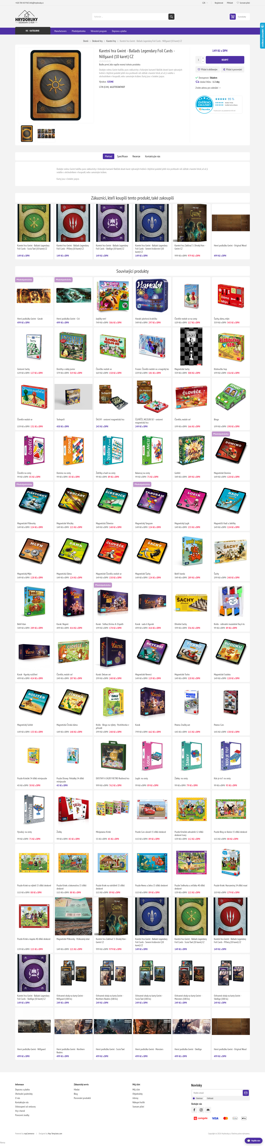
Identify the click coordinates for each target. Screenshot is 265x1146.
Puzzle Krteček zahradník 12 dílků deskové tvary (189, 833)
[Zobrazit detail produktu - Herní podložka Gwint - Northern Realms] (73, 1027)
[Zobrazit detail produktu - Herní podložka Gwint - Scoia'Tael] (113, 1027)
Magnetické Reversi (143, 674)
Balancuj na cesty (142, 473)
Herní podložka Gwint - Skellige (188, 1049)
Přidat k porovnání (234, 69)
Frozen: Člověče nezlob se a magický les (152, 369)
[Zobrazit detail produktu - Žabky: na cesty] (191, 756)
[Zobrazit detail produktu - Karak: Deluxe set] (113, 652)
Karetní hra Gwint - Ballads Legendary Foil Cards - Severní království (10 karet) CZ (151, 248)
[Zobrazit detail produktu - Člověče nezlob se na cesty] (191, 296)
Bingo (216, 419)
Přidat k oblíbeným (209, 69)
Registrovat (219, 2)
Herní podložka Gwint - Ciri (68, 318)
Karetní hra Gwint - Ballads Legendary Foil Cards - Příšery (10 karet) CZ (73, 247)
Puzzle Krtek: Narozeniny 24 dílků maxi (230, 885)
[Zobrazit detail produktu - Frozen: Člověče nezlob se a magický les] (152, 346)
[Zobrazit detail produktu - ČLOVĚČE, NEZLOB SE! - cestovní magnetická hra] (152, 397)
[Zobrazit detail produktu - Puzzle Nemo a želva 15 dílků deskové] (152, 863)
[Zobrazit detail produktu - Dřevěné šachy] (191, 601)
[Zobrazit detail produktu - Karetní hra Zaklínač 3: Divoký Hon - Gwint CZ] (191, 223)
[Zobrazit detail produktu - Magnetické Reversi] (152, 652)
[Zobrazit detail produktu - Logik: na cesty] (152, 756)
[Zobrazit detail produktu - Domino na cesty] (73, 450)
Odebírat (199, 1098)
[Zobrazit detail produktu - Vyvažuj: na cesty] (34, 809)
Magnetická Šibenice (104, 523)
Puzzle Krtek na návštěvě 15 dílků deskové (110, 887)
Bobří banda (180, 573)
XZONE (110, 81)
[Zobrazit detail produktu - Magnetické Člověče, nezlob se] (113, 551)
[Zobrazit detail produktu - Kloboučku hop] (231, 346)
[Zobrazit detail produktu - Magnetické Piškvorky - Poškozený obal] (73, 916)
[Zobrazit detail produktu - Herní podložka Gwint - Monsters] (152, 1027)
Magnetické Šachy (142, 573)
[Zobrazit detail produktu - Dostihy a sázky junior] (73, 346)
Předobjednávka (24, 280)
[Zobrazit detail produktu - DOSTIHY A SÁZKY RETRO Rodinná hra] (113, 756)
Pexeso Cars (219, 724)
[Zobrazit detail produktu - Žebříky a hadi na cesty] (113, 450)
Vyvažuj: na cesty (24, 831)
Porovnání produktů (82, 1098)
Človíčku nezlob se (104, 369)
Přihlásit (230, 2)
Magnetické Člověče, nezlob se (108, 573)
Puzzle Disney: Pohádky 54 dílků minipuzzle (70, 780)
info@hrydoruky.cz (36, 2)
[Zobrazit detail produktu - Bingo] (231, 397)
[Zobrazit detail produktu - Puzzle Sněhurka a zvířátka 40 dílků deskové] (191, 863)
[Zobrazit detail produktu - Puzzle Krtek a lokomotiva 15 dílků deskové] (73, 863)
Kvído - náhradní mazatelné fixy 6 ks (229, 624)
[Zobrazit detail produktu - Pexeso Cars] (231, 702)
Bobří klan (21, 624)
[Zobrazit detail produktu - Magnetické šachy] (191, 346)
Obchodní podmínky (24, 1093)
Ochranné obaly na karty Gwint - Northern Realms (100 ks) (109, 997)
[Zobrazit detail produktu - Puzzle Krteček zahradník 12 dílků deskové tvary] (191, 809)
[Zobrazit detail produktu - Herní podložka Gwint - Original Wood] (231, 223)
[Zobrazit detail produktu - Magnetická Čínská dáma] (73, 702)
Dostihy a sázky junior (66, 369)
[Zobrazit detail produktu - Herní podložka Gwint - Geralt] (34, 296)
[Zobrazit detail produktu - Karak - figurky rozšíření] (34, 652)
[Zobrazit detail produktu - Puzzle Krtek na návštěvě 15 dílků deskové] (113, 863)
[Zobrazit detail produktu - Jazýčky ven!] (113, 296)
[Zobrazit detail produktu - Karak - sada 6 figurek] (152, 601)
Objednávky (137, 1093)
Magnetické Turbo (182, 674)
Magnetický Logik (182, 523)
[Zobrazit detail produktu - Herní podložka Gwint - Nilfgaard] (34, 1027)
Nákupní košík (138, 1102)
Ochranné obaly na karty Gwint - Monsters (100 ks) (188, 997)
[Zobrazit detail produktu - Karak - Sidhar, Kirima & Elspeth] (113, 601)
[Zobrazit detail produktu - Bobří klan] (34, 601)
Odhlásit (210, 1098)
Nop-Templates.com (55, 1133)
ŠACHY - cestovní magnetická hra (110, 419)
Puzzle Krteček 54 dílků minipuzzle (32, 778)
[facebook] (194, 1110)
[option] (27, 134)
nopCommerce (29, 1133)
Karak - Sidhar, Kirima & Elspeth (109, 624)
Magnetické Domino (222, 473)
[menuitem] (44, 1089)
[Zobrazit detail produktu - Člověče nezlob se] (34, 397)
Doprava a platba (22, 1089)
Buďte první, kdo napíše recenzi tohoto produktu (119, 64)
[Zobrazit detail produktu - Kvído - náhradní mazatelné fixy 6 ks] (231, 601)
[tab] (108, 156)
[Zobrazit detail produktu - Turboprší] (73, 397)
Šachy (216, 573)
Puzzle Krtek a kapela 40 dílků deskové (33, 939)
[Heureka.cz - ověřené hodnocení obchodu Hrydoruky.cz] (218, 112)
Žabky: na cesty (181, 778)
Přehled (108, 156)
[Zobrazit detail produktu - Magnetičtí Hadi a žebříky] (231, 501)
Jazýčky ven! (101, 318)
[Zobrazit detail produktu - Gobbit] (191, 450)
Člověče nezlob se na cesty (186, 318)
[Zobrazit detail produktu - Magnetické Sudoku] (231, 652)
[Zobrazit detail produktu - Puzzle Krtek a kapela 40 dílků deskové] (34, 916)
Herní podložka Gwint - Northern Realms (71, 1051)
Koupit (225, 59)
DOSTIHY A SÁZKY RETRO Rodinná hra (112, 778)
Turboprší (61, 419)
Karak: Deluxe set (103, 674)
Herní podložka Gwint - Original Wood (230, 245)
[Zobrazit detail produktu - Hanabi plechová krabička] (152, 296)
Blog (76, 1093)
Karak (137, 724)
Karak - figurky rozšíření (27, 674)
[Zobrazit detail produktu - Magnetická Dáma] (73, 551)
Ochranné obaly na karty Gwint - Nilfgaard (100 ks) (70, 997)
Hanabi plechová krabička (146, 318)
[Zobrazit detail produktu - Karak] (152, 702)
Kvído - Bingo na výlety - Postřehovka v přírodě (112, 726)
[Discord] (208, 1110)
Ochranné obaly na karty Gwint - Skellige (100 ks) (227, 997)
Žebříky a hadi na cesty (105, 473)
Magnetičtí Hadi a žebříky (225, 523)
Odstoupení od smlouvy (25, 1106)
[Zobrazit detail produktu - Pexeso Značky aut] (191, 702)
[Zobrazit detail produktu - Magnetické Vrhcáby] (73, 501)
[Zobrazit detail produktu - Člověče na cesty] (34, 450)
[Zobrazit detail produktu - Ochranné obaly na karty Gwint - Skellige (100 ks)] (231, 973)
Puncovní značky (22, 1115)
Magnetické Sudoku (222, 674)
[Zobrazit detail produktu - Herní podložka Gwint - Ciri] (73, 296)
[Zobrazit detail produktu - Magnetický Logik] (191, 501)
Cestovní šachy (23, 369)
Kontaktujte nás (152, 156)
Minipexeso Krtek (103, 831)
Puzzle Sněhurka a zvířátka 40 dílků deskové (190, 887)
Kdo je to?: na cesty (222, 778)
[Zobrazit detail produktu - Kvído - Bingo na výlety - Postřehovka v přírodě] (113, 702)
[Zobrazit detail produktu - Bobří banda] (191, 551)
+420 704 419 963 (22, 2)
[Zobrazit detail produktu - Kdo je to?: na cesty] (231, 756)
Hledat (171, 17)
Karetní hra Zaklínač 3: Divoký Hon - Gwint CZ (190, 247)
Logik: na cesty (141, 778)
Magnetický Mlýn (24, 573)
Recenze (136, 156)
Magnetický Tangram (144, 523)
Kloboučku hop (220, 369)
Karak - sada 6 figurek (144, 624)
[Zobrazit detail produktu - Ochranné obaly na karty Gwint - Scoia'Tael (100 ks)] (152, 973)
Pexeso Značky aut (182, 724)
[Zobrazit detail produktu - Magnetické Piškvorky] (34, 501)
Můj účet (136, 1089)
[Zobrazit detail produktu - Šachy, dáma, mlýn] (231, 296)
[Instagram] (201, 1110)
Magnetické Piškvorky (26, 523)
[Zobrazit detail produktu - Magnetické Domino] (231, 450)
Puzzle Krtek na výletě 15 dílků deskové (34, 885)
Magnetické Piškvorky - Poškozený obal (73, 939)
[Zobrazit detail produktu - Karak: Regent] (73, 601)
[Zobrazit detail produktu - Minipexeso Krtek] (113, 809)
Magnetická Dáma (64, 573)
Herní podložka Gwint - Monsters (149, 1049)
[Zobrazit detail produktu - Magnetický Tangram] (152, 501)
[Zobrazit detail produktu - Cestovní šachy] (34, 346)
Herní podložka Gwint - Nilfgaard (31, 1049)
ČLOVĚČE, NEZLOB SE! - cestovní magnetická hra (149, 421)
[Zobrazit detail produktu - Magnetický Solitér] (34, 702)
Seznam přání (138, 1106)
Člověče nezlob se (24, 419)
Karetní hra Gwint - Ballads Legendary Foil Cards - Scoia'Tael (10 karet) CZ (33, 247)
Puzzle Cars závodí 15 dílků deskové (150, 831)
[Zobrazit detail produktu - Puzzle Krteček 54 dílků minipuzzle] (34, 756)
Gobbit (177, 473)
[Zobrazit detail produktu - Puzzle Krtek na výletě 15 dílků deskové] (34, 863)
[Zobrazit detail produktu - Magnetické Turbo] (191, 652)
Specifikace (122, 156)
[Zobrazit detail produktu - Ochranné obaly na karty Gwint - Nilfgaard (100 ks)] (73, 973)
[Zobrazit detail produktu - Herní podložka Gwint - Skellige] (191, 1027)
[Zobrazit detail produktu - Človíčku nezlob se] (113, 346)
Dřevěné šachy (181, 624)
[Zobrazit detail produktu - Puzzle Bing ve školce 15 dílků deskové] (231, 809)
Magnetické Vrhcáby (65, 523)
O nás (17, 1098)
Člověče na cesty (24, 473)
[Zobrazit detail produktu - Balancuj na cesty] (152, 450)
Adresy (135, 1098)
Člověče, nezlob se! (182, 419)
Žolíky (59, 831)
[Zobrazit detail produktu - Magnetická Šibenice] (113, 501)
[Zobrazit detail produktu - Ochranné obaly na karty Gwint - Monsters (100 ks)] (191, 973)
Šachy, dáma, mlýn (221, 318)
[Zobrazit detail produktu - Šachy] (231, 551)
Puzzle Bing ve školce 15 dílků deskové (230, 831)
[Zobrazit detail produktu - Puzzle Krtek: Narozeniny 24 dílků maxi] (231, 863)
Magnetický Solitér (25, 724)
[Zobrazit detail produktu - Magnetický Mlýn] (34, 551)
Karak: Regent (62, 624)
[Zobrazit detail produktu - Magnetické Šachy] (152, 551)
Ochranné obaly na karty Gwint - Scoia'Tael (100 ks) (149, 997)
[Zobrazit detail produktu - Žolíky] (73, 809)
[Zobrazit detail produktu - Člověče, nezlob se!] (191, 397)
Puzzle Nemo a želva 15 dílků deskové (151, 885)
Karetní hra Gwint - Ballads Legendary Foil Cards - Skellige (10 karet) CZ (112, 247)
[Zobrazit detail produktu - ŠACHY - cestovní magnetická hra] (113, 397)
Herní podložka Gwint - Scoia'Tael (110, 1049)
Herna (2, 1142)
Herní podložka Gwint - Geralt (30, 318)
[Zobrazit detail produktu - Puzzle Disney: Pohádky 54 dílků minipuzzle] (73, 756)
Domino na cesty (64, 473)
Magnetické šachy (182, 369)
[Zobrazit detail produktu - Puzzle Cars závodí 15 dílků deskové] (152, 809)
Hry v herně (20, 1110)
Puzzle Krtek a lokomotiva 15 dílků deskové (71, 887)
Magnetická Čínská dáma (67, 724)
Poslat (246, 1093)
